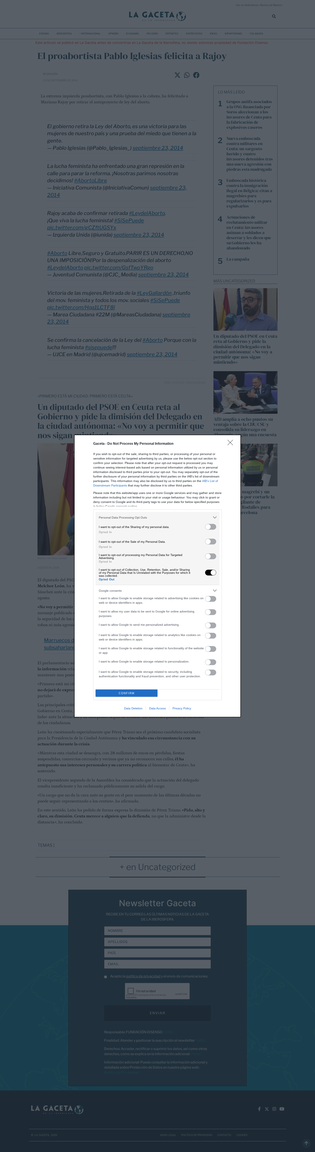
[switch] (210, 527)
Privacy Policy (181, 708)
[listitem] (157, 517)
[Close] (232, 444)
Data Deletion (133, 708)
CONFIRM (127, 693)
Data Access (157, 708)
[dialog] (157, 576)
